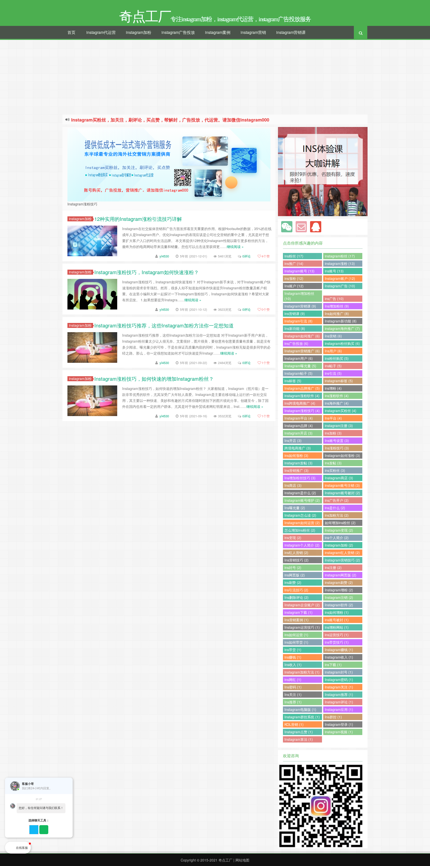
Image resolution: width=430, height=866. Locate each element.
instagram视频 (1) (339, 731)
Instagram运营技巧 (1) (302, 627)
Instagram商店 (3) (339, 477)
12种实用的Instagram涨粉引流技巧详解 (138, 218)
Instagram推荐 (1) (339, 694)
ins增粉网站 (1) (337, 627)
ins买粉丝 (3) (335, 470)
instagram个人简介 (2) (302, 545)
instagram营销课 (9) (300, 306)
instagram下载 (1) (298, 612)
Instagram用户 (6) (298, 358)
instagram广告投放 (178, 32)
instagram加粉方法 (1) (302, 672)
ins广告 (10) (334, 298)
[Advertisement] (215, 77)
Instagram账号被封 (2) (342, 492)
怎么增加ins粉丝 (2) (299, 530)
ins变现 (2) (292, 537)
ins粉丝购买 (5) (337, 358)
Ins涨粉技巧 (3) (337, 447)
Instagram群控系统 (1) (302, 716)
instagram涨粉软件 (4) (302, 395)
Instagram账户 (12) (340, 278)
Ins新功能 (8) (294, 328)
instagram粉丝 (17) (340, 255)
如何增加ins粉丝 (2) (340, 522)
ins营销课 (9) (294, 313)
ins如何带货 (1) (296, 642)
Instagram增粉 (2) (339, 589)
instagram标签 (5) (339, 380)
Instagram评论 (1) (339, 701)
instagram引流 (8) (298, 320)
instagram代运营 (101, 32)
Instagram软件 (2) (339, 604)
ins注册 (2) (333, 567)
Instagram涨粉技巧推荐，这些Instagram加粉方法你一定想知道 (164, 325)
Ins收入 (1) (293, 664)
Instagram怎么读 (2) (300, 515)
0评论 (246, 256)
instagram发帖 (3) (298, 462)
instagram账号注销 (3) (342, 485)
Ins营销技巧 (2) (296, 559)
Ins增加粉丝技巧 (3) (300, 477)
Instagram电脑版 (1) (300, 709)
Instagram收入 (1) (339, 657)
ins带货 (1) (292, 649)
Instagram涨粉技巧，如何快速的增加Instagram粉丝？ (154, 378)
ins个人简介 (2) (337, 537)
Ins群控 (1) (333, 716)
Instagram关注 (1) (339, 686)
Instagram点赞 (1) (298, 731)
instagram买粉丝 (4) (340, 410)
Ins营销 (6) (333, 335)
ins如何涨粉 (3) (296, 455)
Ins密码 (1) (293, 686)
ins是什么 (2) (335, 507)
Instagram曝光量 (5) (300, 365)
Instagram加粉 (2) (339, 545)
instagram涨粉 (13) (340, 263)
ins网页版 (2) (294, 574)
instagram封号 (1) (339, 672)
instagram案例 (217, 32)
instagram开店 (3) (298, 433)
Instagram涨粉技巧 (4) (302, 410)
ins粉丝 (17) (293, 255)
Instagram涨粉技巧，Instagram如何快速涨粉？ (146, 272)
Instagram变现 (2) (339, 530)
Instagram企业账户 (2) (302, 604)
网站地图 (242, 860)
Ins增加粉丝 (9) (337, 306)
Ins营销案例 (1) (296, 619)
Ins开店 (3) (293, 440)
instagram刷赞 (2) (339, 582)
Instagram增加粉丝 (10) (299, 296)
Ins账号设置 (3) (337, 440)
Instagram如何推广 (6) (302, 335)
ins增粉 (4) (333, 388)
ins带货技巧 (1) (337, 642)
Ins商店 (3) (293, 485)
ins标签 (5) (292, 380)
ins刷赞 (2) (292, 582)
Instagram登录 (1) (339, 724)
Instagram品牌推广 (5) (302, 388)
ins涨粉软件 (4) (337, 395)
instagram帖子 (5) (298, 373)
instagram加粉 (138, 32)
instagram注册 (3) (339, 425)
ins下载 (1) (333, 664)
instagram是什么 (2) (300, 492)
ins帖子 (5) (333, 365)
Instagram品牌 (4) (298, 425)
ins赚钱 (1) (292, 657)
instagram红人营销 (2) (342, 552)
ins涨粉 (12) (293, 278)
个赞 (266, 256)
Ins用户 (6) (333, 350)
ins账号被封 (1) (337, 619)
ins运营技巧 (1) (337, 634)
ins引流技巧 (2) (296, 589)
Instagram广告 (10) (340, 285)
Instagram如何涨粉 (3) (342, 455)
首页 (71, 32)
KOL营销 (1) (294, 724)
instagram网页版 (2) (340, 574)
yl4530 (164, 256)
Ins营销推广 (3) (296, 470)
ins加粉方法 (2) (337, 515)
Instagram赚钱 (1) (339, 649)
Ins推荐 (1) (293, 701)
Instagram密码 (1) (339, 679)
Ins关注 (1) (293, 694)
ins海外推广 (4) (337, 403)
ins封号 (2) (292, 567)
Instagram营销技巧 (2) (342, 559)
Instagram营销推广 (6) (302, 350)
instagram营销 (253, 32)
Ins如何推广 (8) (337, 313)
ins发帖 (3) (333, 462)
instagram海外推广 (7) (342, 328)
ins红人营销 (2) (296, 552)
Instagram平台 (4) (298, 418)
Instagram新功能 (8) (341, 320)
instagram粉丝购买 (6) (342, 343)
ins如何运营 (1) (296, 634)
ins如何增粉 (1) (337, 612)
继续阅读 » (235, 246)
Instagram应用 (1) (339, 709)
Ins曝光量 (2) (294, 507)
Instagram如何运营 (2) (302, 522)
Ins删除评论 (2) (296, 597)
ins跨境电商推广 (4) (299, 403)
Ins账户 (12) (294, 285)
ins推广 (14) (293, 263)
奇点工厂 (225, 860)
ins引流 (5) (333, 373)
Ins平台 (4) (333, 418)
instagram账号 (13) (299, 270)
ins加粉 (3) (333, 433)
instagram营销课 (291, 32)
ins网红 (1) (292, 679)
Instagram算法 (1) (298, 739)
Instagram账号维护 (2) (302, 500)
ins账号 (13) (334, 270)
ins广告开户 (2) (337, 500)
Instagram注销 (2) (339, 597)
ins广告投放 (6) (296, 343)
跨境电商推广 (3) (297, 447)
